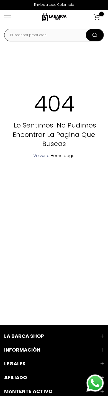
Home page (62, 155)
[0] (97, 17)
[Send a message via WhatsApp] (95, 383)
